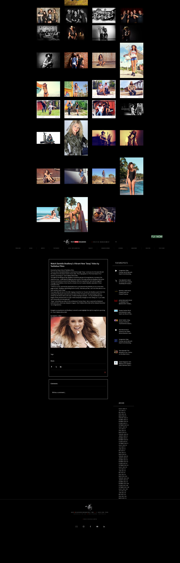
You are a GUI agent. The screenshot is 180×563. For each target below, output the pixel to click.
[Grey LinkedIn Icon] (104, 526)
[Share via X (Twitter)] (56, 367)
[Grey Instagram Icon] (83, 526)
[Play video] (78, 332)
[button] (116, 242)
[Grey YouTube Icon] (97, 526)
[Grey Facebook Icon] (90, 526)
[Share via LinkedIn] (61, 367)
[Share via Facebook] (51, 367)
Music (52, 357)
